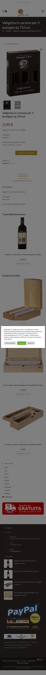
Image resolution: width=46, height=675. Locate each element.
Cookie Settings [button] (10, 343)
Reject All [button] (31, 343)
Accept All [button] (22, 343)
